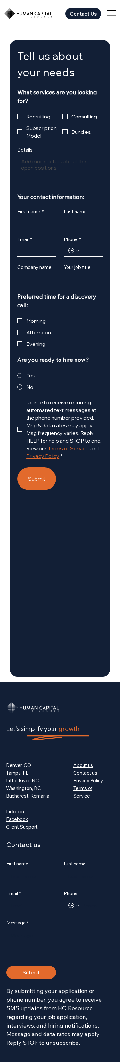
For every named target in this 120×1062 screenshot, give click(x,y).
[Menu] (111, 13)
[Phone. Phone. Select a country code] (74, 250)
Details (25, 150)
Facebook (17, 819)
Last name (75, 212)
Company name (34, 267)
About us (83, 765)
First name (30, 212)
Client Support (22, 827)
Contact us (85, 773)
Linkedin (15, 811)
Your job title (77, 267)
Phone (72, 239)
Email (24, 239)
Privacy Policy (88, 781)
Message (17, 923)
